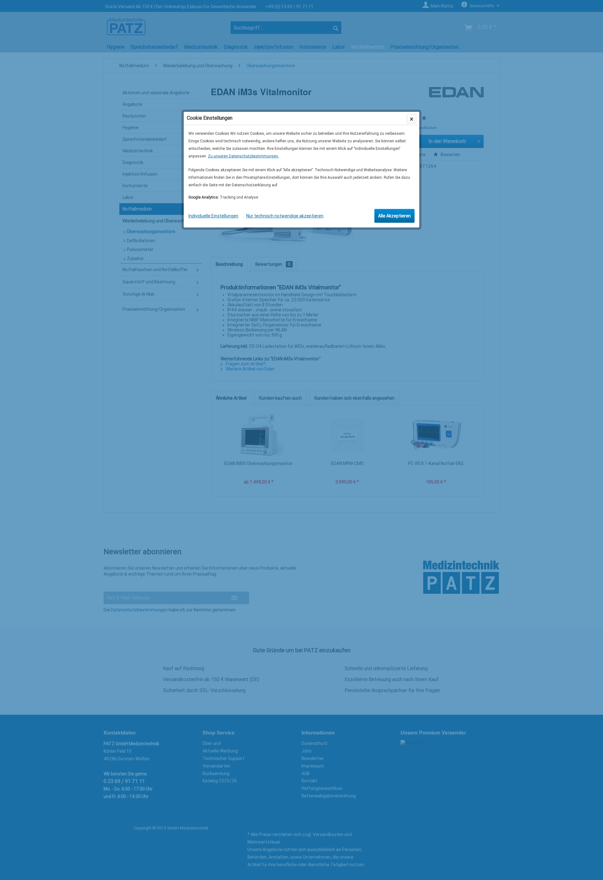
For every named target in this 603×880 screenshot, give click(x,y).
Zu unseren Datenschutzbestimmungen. (243, 156)
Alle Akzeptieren (394, 215)
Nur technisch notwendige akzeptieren (284, 215)
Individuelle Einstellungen (213, 215)
